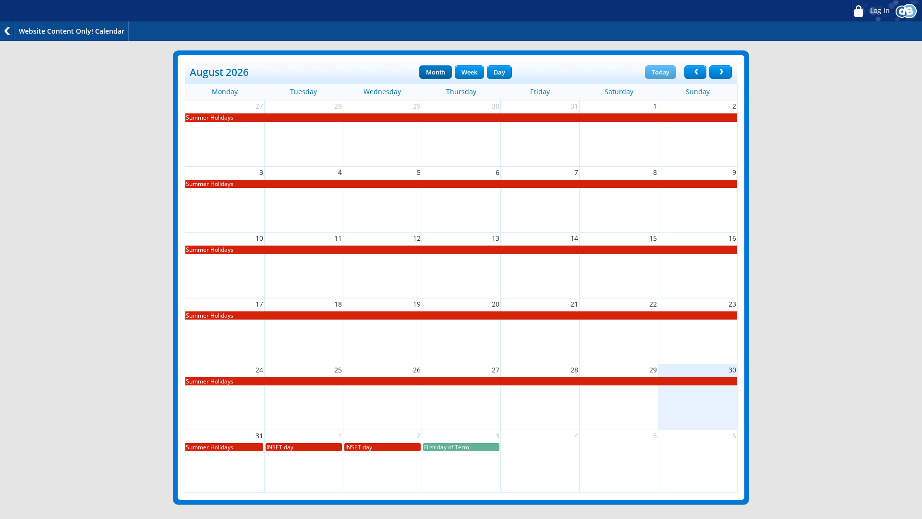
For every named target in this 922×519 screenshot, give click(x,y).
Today (660, 72)
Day (499, 72)
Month (435, 72)
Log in (879, 10)
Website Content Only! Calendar (71, 31)
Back (7, 31)
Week (469, 72)
